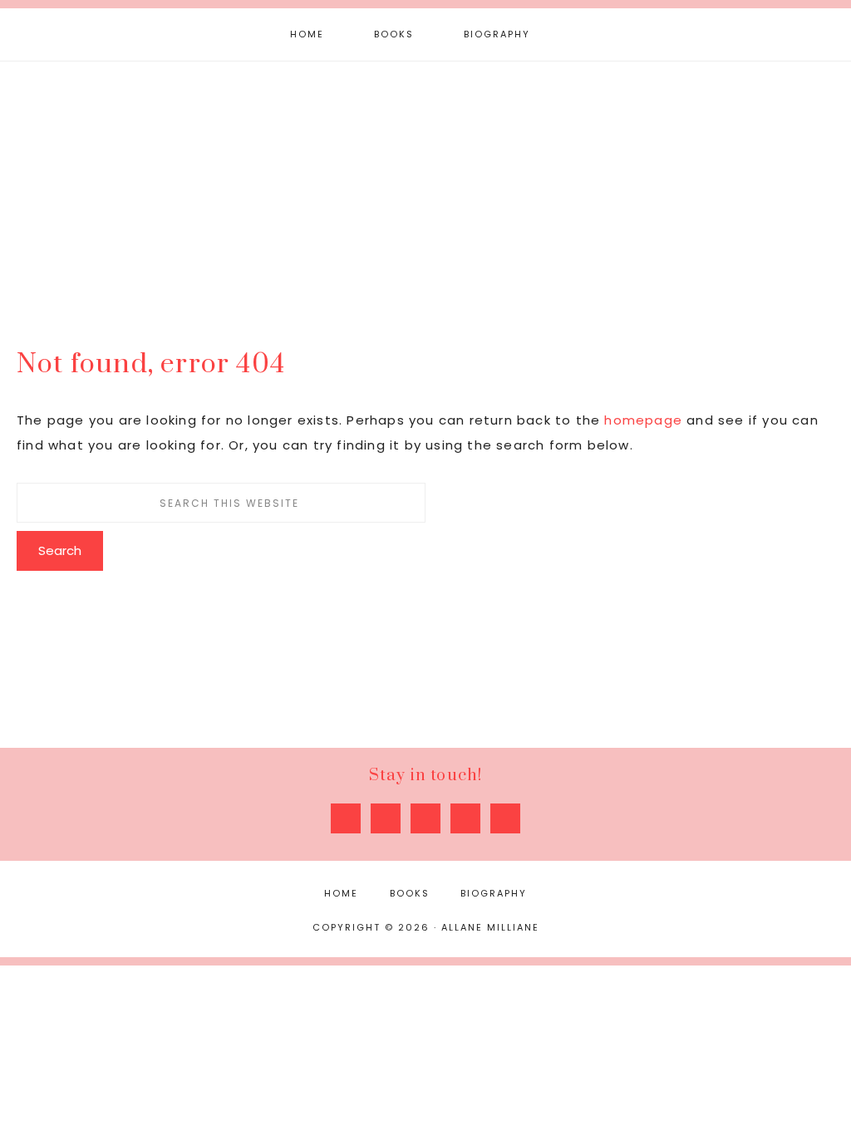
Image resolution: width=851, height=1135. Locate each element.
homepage (643, 420)
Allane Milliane (425, 189)
